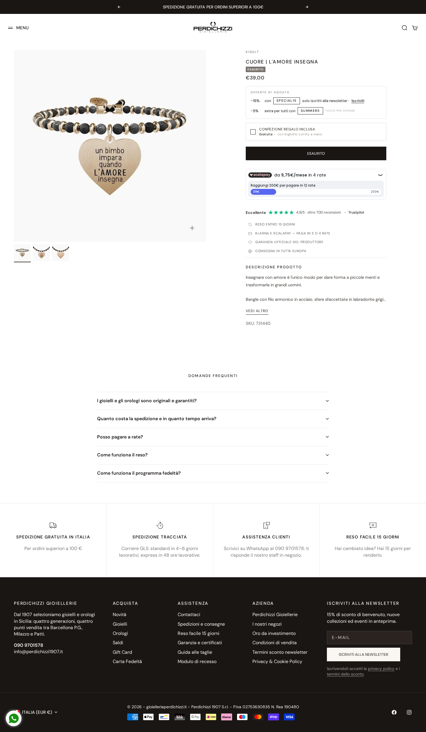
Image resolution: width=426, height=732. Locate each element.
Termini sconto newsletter (279, 652)
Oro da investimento (274, 633)
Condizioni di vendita (274, 643)
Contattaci (189, 614)
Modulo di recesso (197, 661)
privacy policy (381, 668)
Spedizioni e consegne (201, 624)
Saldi (118, 643)
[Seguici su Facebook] (394, 712)
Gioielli (120, 624)
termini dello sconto (345, 674)
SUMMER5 (310, 111)
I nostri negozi (267, 624)
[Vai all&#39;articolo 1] (22, 252)
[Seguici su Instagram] (409, 712)
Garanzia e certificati (200, 643)
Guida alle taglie (195, 652)
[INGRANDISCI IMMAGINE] (192, 228)
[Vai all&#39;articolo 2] (41, 252)
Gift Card (122, 652)
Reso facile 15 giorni (198, 633)
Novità (119, 614)
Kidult (252, 52)
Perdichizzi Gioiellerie (275, 614)
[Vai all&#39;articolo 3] (60, 252)
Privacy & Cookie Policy (277, 661)
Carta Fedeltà (127, 661)
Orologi (120, 633)
